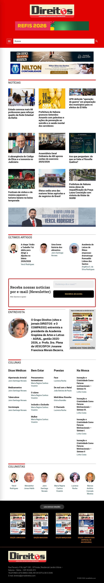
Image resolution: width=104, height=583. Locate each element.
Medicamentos (15, 387)
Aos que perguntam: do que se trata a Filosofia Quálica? (81, 159)
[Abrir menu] (9, 41)
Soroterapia (13, 407)
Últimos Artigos (20, 237)
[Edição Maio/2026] (40, 524)
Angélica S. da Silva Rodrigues (88, 268)
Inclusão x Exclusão (40, 404)
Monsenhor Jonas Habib (29, 487)
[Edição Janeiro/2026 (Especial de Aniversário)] (86, 524)
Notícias (14, 82)
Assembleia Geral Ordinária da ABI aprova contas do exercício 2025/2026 (51, 157)
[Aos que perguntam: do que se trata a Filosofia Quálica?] (82, 143)
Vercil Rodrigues (27, 264)
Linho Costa (81, 392)
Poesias (59, 370)
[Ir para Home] (52, 11)
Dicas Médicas (17, 370)
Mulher (34, 416)
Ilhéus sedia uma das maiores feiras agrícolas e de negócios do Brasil (52, 193)
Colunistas (16, 466)
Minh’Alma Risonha (62, 397)
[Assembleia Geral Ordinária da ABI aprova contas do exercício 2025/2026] (52, 141)
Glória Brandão (60, 400)
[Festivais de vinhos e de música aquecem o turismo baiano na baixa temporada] (21, 179)
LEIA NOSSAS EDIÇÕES (52, 507)
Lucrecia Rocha (60, 381)
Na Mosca (83, 370)
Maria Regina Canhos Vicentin (39, 384)
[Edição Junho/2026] (82, 326)
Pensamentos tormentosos (37, 379)
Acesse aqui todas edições (82, 348)
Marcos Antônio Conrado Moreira (90, 489)
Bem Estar (37, 370)
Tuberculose (13, 397)
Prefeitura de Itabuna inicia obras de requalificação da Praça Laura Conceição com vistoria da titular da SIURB (81, 191)
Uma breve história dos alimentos (56, 247)
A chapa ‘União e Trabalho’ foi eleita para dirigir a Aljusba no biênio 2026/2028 (27, 253)
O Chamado (59, 407)
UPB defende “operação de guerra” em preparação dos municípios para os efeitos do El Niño (82, 103)
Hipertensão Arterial (17, 377)
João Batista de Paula (63, 390)
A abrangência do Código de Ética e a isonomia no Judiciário (21, 159)
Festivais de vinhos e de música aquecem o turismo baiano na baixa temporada (20, 196)
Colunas (14, 362)
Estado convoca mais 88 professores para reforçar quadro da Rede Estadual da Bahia (21, 113)
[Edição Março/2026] (63, 524)
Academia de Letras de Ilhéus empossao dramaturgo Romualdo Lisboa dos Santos (87, 254)
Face (56, 377)
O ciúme (34, 392)
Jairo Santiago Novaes (57, 254)
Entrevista (16, 312)
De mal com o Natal (63, 387)
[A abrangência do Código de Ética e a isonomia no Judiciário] (21, 143)
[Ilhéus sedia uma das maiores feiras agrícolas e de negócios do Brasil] (52, 178)
